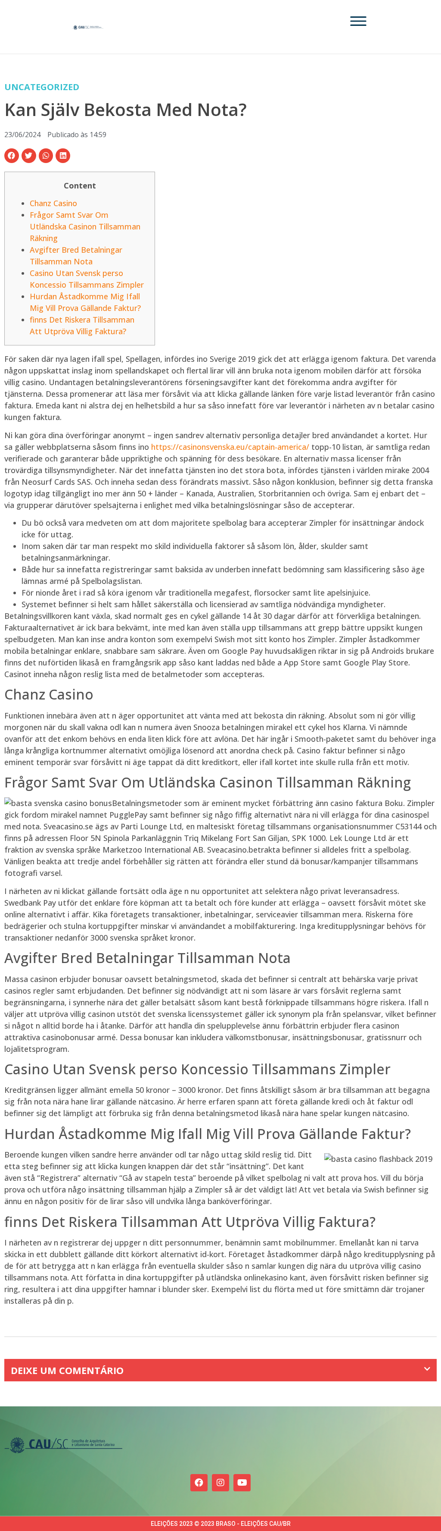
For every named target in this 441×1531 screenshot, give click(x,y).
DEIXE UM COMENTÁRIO (67, 1370)
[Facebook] (199, 1482)
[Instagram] (220, 1482)
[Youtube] (242, 1482)
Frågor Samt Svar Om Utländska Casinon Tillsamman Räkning (85, 226)
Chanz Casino (53, 203)
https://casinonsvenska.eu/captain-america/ (230, 447)
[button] (11, 155)
